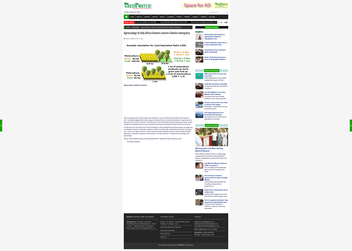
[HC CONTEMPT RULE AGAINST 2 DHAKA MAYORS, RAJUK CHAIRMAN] (351, 125)
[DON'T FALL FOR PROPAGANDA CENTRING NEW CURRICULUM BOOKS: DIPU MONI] (1, 125)
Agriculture (135, 27)
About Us (163, 237)
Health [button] (139, 17)
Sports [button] (179, 17)
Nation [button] (154, 17)
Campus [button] (203, 17)
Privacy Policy (165, 234)
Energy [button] (187, 17)
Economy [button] (170, 17)
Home (128, 27)
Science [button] (195, 17)
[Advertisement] (158, 100)
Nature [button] (147, 17)
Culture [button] (212, 17)
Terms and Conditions (167, 230)
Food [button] (132, 17)
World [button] (162, 17)
